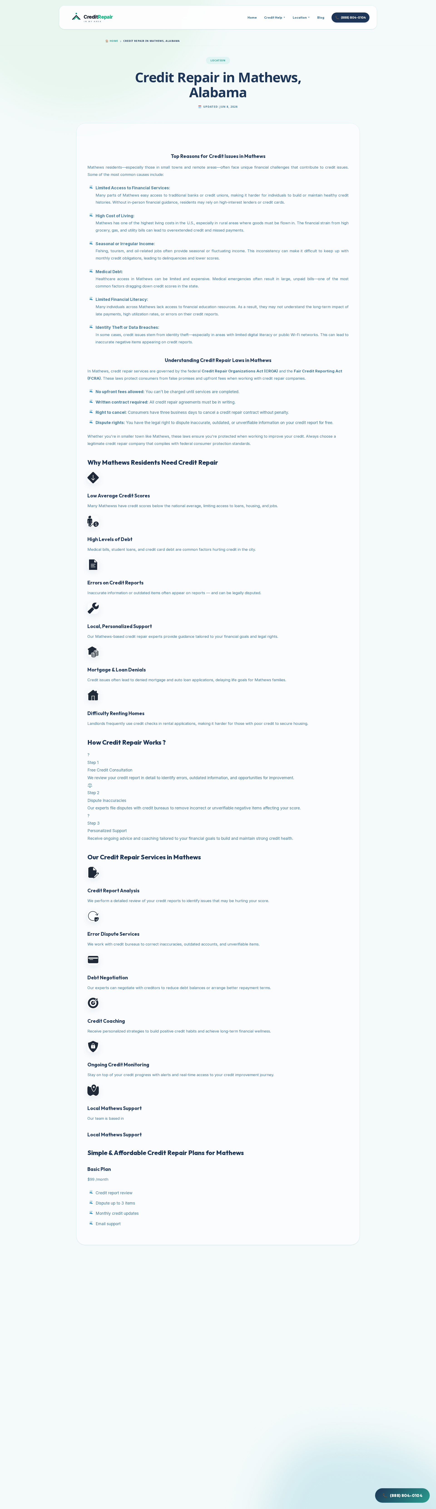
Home (252, 17)
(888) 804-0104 (350, 17)
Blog (320, 17)
